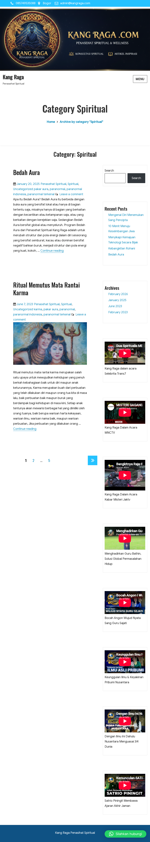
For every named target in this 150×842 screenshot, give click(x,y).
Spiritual (73, 184)
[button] (125, 834)
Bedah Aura (26, 172)
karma (38, 309)
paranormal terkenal (40, 194)
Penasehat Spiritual (53, 184)
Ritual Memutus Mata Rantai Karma (46, 288)
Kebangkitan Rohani (121, 248)
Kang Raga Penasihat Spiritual (75, 833)
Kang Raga (13, 77)
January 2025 (117, 300)
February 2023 (118, 312)
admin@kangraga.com (75, 3)
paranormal (57, 189)
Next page (92, 464)
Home (51, 122)
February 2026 (118, 294)
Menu (140, 79)
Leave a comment (70, 194)
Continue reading (52, 251)
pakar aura (41, 189)
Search (109, 170)
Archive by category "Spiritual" (81, 122)
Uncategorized (23, 189)
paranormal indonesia (27, 314)
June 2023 (115, 306)
